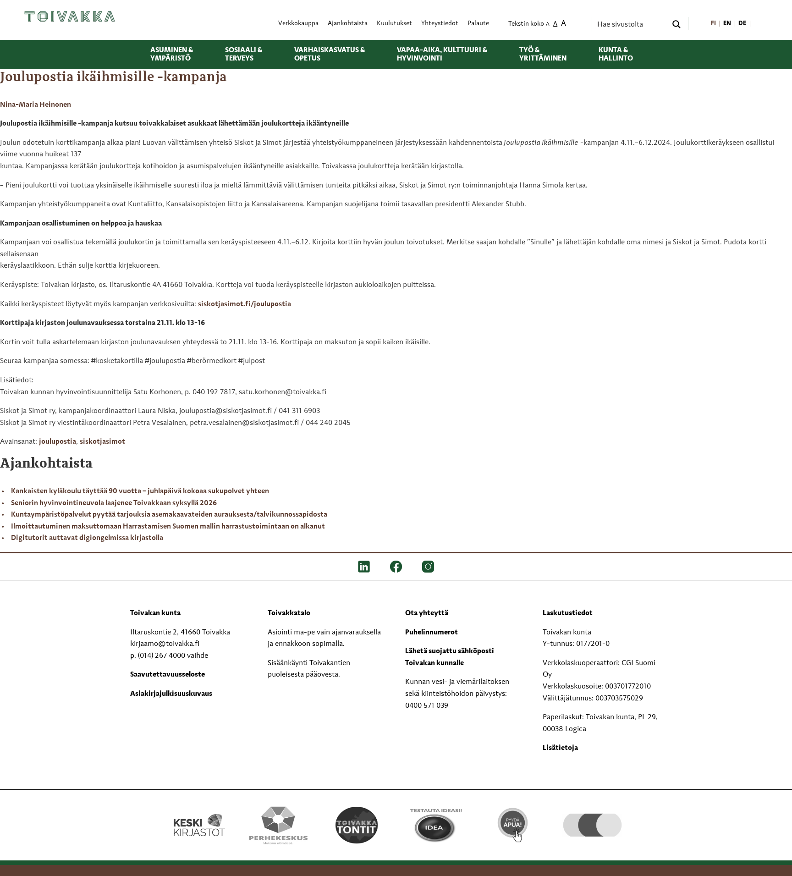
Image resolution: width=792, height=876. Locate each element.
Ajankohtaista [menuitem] (348, 24)
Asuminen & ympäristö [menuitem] (171, 54)
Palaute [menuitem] (478, 24)
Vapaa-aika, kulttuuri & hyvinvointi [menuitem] (442, 54)
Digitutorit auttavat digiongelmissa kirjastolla (87, 538)
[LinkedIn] (364, 566)
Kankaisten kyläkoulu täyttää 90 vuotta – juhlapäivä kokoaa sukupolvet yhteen (140, 491)
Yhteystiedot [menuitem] (439, 24)
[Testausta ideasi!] (435, 825)
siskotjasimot (102, 442)
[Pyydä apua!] (514, 824)
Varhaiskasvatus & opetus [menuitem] (329, 54)
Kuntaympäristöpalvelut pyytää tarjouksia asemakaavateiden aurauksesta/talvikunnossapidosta (169, 514)
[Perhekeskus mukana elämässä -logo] (278, 825)
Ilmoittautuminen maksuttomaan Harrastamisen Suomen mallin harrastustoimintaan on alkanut (168, 526)
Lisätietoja (560, 748)
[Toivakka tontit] (357, 825)
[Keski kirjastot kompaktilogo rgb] (199, 815)
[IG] (428, 566)
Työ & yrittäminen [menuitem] (542, 54)
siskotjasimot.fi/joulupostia (244, 304)
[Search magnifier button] (676, 24)
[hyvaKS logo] (592, 816)
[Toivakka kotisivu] (70, 16)
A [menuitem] (548, 24)
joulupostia (57, 442)
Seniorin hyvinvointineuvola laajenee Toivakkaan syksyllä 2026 (114, 503)
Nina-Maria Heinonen (35, 105)
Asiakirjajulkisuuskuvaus (171, 694)
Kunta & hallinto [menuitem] (616, 54)
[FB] (396, 566)
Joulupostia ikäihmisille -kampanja (113, 77)
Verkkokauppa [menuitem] (298, 24)
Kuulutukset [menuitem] (394, 24)
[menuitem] (713, 23)
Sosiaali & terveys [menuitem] (243, 54)
